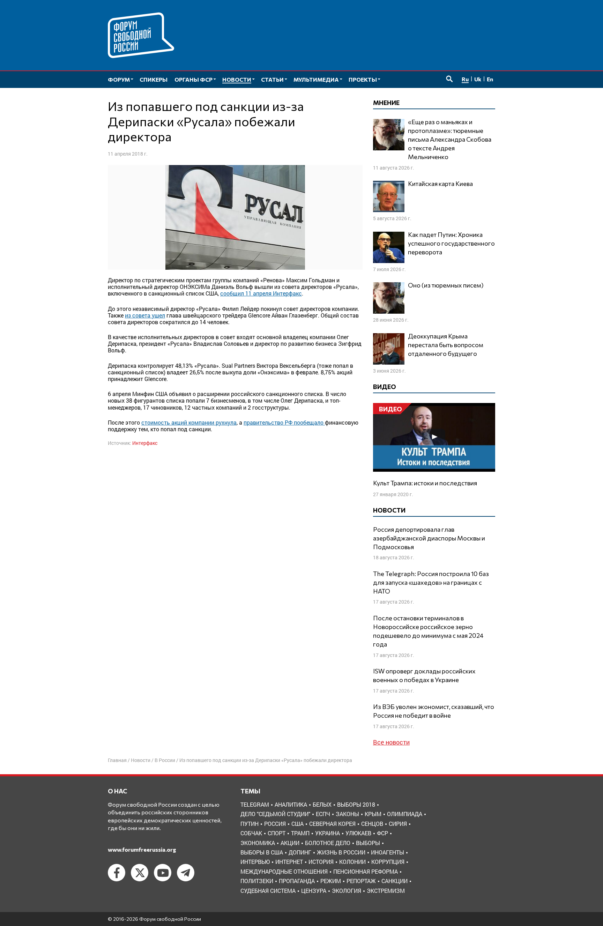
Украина (327, 833)
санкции (394, 880)
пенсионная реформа (365, 871)
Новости (140, 760)
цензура (313, 890)
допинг (300, 852)
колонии (352, 861)
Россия (275, 823)
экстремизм (386, 890)
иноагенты (387, 852)
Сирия (398, 823)
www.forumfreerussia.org (142, 849)
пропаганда (297, 880)
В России (165, 760)
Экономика (257, 842)
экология (346, 890)
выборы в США (261, 852)
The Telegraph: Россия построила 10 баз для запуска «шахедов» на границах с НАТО (431, 582)
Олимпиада (404, 813)
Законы (347, 813)
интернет (289, 861)
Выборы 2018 (356, 804)
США (297, 823)
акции (290, 842)
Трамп (300, 833)
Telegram (254, 804)
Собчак (251, 833)
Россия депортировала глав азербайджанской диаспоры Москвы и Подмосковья (429, 538)
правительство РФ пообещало (284, 422)
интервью (255, 861)
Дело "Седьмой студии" (275, 813)
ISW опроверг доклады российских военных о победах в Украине (424, 675)
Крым (373, 813)
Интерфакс (144, 443)
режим (330, 880)
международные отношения (284, 871)
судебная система (268, 890)
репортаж (361, 880)
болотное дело (327, 842)
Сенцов (372, 823)
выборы (368, 842)
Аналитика (291, 804)
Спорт (276, 833)
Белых (322, 804)
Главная (117, 760)
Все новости (391, 742)
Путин (249, 823)
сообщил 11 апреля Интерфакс (261, 293)
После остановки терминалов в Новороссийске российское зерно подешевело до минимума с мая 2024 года (428, 631)
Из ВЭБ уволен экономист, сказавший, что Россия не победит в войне (433, 711)
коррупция (387, 861)
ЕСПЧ (323, 813)
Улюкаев (358, 833)
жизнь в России (341, 852)
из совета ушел (145, 315)
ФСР (382, 833)
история (321, 861)
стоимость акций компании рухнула (189, 422)
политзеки (256, 880)
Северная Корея (332, 823)
